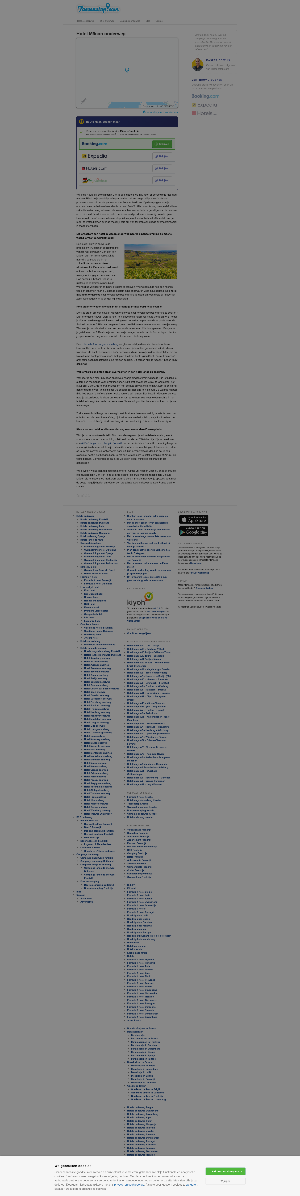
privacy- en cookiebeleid (129, 1184)
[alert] (150, 598)
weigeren (191, 1184)
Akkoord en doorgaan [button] (225, 1171)
